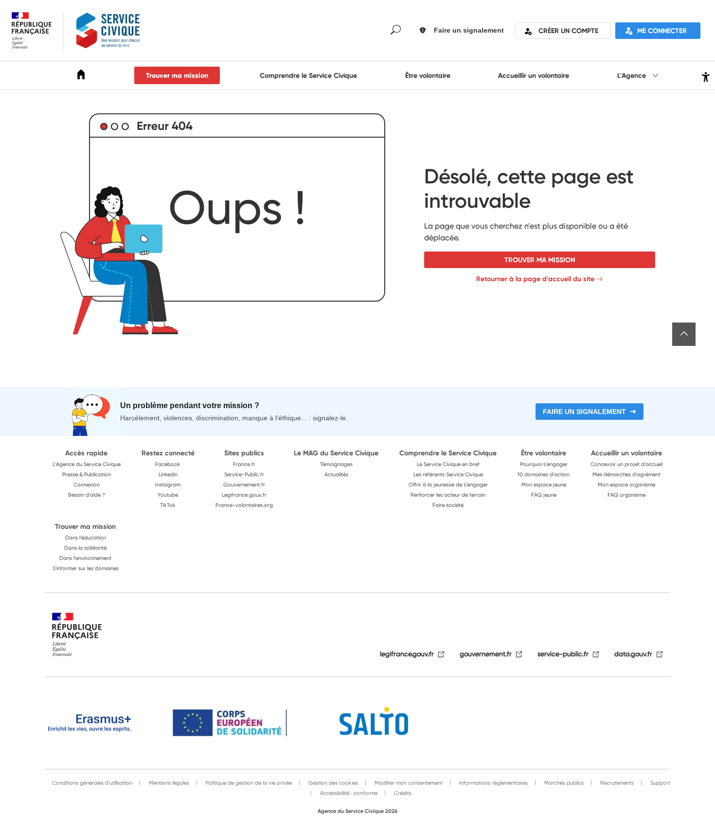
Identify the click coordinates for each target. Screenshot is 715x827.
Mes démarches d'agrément (626, 474)
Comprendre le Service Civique (308, 75)
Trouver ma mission (177, 75)
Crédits (402, 793)
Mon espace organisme (626, 484)
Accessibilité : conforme (348, 793)
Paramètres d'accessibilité (704, 75)
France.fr (244, 464)
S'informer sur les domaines (86, 568)
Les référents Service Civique (448, 474)
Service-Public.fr (244, 474)
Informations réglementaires (493, 782)
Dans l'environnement (85, 558)
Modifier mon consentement (408, 782)
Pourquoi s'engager (544, 464)
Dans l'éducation (85, 537)
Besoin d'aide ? (86, 494)
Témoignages (336, 464)
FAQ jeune (543, 494)
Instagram (167, 484)
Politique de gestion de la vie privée (248, 782)
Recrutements (616, 782)
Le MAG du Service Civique (336, 453)
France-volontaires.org (244, 505)
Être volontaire (427, 75)
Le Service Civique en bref (448, 464)
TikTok (168, 505)
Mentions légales (168, 782)
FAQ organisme (626, 494)
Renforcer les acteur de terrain (448, 494)
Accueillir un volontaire (533, 75)
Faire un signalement (584, 411)
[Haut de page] (684, 334)
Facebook (167, 464)
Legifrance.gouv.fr (244, 494)
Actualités (336, 474)
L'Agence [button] (632, 75)
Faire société (448, 505)
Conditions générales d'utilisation (92, 782)
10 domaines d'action (544, 474)
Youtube (168, 494)
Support (659, 782)
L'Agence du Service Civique (87, 464)
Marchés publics (563, 782)
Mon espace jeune (543, 484)
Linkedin (168, 474)
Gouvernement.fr (244, 484)
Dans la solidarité (85, 547)
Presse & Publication (86, 474)
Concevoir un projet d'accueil (626, 464)
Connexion (86, 484)
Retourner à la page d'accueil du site (535, 278)
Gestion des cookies (332, 782)
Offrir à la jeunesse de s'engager (448, 484)
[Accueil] (81, 76)
